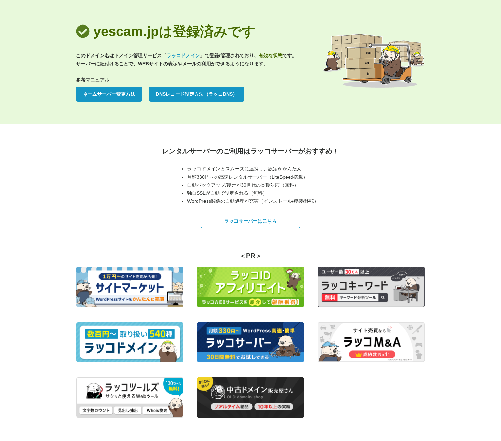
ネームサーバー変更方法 (109, 94)
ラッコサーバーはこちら (250, 221)
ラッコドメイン (183, 55)
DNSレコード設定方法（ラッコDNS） (197, 94)
